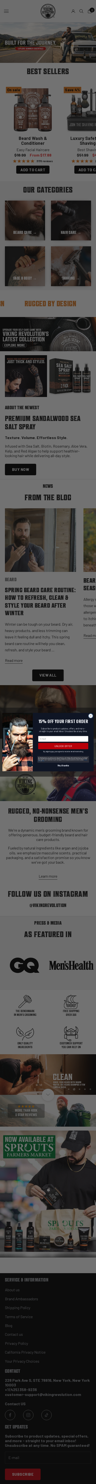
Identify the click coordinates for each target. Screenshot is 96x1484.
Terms (43, 760)
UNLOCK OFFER (63, 746)
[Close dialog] (91, 716)
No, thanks (63, 765)
